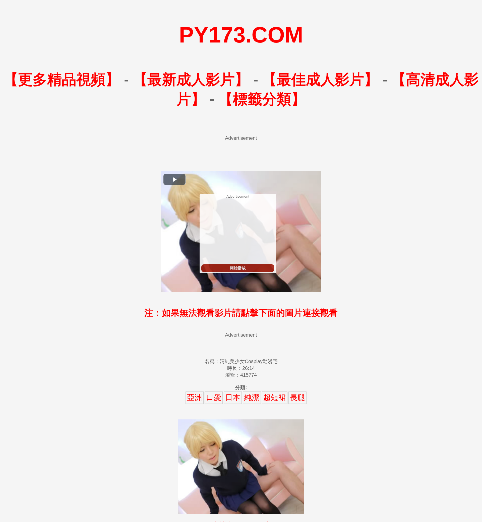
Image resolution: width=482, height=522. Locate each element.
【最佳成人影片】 (320, 79)
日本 (232, 397)
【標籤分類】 (262, 99)
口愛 (213, 397)
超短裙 (274, 397)
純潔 (251, 397)
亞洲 (194, 397)
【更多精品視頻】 (62, 79)
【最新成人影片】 (191, 79)
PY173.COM (241, 34)
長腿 (297, 397)
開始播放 (238, 268)
